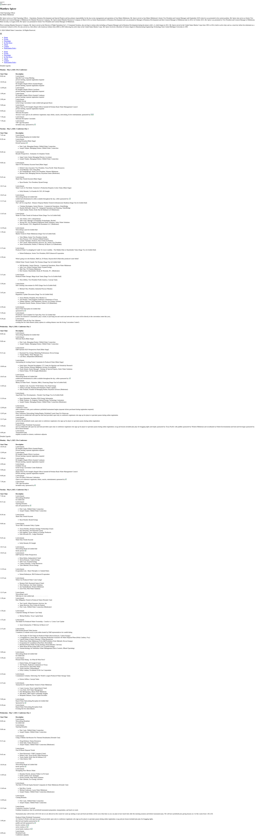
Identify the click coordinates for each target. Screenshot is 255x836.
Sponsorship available (41, 596)
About (6, 44)
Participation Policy (10, 48)
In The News (8, 43)
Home (6, 37)
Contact (6, 46)
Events (6, 39)
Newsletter (7, 41)
